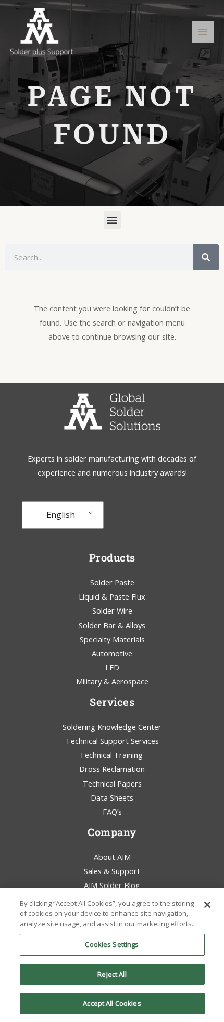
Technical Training (112, 755)
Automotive (112, 653)
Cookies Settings (112, 944)
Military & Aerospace (112, 681)
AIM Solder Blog (112, 885)
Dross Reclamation (112, 769)
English (60, 514)
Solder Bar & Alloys (112, 625)
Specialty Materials (112, 639)
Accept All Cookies (112, 1003)
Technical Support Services (112, 741)
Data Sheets (112, 797)
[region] (112, 955)
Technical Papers (112, 783)
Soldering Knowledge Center (112, 726)
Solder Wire (112, 610)
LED (112, 667)
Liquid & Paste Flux (112, 596)
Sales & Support (112, 871)
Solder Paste (112, 582)
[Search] (206, 257)
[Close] (207, 904)
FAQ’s (112, 811)
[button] (112, 220)
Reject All (111, 974)
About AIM (112, 857)
